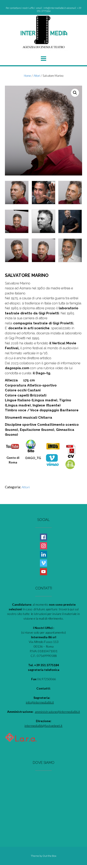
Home (27, 75)
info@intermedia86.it (40, 702)
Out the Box (49, 855)
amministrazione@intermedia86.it (57, 711)
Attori (36, 75)
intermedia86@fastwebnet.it (43, 725)
